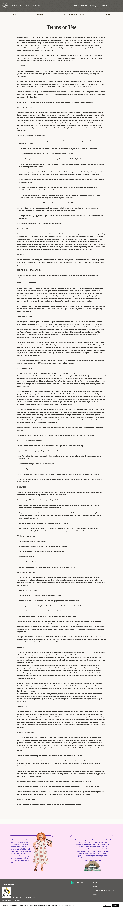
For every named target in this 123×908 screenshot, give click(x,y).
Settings (107, 905)
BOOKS (96, 887)
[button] (40, 14)
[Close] (121, 905)
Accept (115, 905)
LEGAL (95, 894)
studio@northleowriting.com (71, 805)
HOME (95, 883)
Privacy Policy (64, 260)
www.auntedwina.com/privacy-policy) (40, 50)
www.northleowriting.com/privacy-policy (90, 260)
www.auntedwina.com (87, 37)
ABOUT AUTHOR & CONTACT (100, 890)
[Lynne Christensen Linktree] (72, 883)
